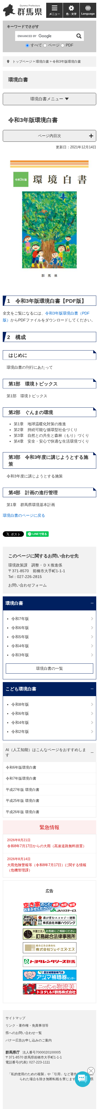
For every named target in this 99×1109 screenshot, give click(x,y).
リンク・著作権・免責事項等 (27, 1025)
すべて (36, 45)
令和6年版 (20, 628)
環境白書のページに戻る (24, 515)
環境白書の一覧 (49, 668)
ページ (54, 45)
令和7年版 (20, 618)
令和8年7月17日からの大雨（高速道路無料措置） (46, 846)
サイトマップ (15, 1018)
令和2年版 (20, 731)
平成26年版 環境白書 (22, 812)
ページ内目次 (49, 136)
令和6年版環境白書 (21, 767)
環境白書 (42, 61)
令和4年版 (20, 646)
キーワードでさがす (23, 26)
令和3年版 (20, 655)
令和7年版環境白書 (21, 778)
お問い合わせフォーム (27, 585)
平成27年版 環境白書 (22, 790)
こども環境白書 (21, 688)
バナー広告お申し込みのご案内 (29, 1040)
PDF (69, 45)
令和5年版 (20, 637)
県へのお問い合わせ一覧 (24, 1033)
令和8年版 (20, 704)
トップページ (22, 61)
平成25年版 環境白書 (22, 801)
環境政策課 (18, 565)
